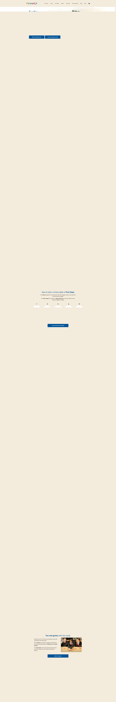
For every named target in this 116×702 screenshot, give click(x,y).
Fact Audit (68, 3)
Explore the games (58, 656)
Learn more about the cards (52, 37)
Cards (51, 3)
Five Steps (57, 3)
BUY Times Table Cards (36, 37)
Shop (85, 3)
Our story (46, 3)
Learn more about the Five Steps (58, 325)
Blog (81, 3)
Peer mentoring (75, 3)
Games (62, 3)
